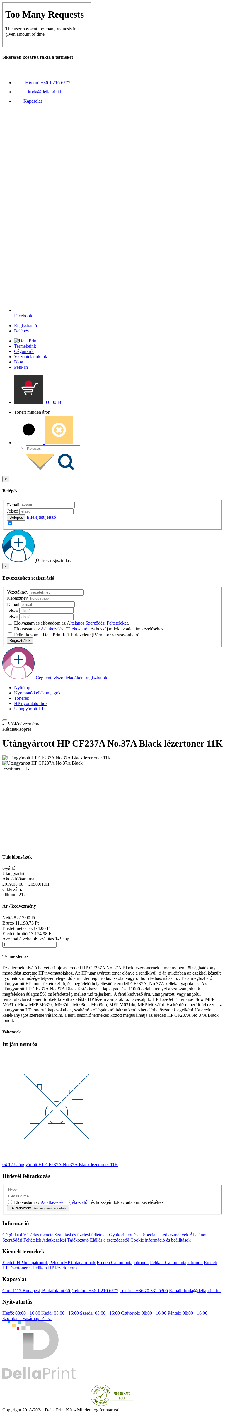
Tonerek (21, 698)
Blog (18, 361)
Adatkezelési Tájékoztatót (64, 628)
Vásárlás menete (38, 1234)
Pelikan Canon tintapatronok (176, 1262)
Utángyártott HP (29, 708)
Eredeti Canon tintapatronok (123, 1262)
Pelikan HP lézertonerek (55, 1267)
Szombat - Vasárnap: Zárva (27, 1318)
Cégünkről (24, 351)
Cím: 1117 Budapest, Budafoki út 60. (36, 1290)
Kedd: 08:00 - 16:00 (60, 1313)
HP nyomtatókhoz (30, 703)
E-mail (13, 504)
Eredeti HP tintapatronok (25, 1262)
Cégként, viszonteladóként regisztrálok (71, 677)
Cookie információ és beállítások (160, 1240)
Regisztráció (25, 325)
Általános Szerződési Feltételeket (97, 623)
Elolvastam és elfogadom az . (71, 623)
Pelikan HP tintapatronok (72, 1262)
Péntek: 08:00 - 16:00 (187, 1313)
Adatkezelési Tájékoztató (65, 1240)
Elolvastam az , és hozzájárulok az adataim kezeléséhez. (89, 628)
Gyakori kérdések (125, 1234)
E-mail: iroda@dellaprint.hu (195, 1290)
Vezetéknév (17, 592)
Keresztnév (17, 598)
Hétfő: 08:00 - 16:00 (21, 1313)
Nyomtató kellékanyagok (37, 692)
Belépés (21, 330)
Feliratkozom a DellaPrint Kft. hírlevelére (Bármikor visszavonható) (76, 634)
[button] (37, 402)
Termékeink (25, 346)
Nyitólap (22, 687)
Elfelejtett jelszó (41, 517)
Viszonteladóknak (30, 356)
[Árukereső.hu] (112, 1404)
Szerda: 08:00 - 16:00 (100, 1313)
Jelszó (12, 511)
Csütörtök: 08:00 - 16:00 (143, 1313)
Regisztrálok (19, 640)
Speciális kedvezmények (165, 1234)
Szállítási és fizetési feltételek (81, 1234)
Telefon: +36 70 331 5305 (144, 1290)
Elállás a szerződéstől (109, 1240)
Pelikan (21, 367)
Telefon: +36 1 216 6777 (95, 1290)
